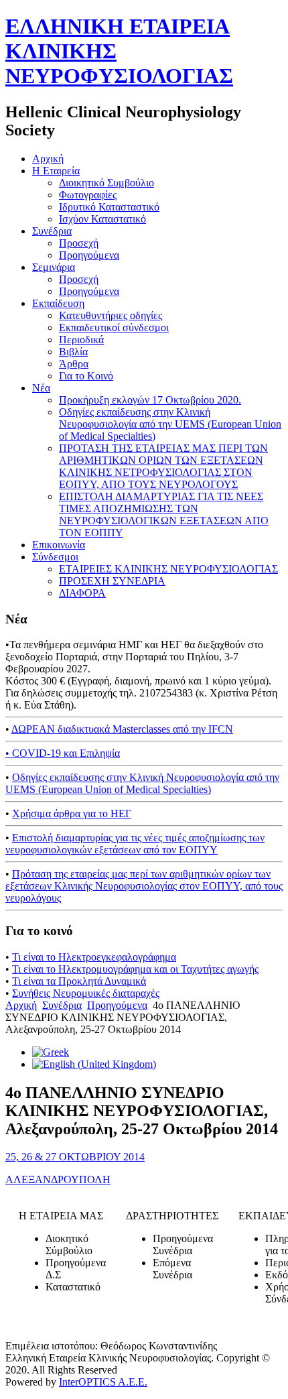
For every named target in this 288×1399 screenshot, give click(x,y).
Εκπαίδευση (58, 303)
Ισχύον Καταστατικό (102, 219)
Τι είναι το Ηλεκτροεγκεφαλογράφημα (94, 957)
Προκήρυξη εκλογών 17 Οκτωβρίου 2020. (150, 400)
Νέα (41, 387)
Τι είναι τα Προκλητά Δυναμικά (79, 981)
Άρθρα (73, 363)
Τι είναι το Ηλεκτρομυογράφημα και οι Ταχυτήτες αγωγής (135, 969)
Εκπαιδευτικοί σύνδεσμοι (114, 327)
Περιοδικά (81, 339)
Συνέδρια (52, 231)
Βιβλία (73, 351)
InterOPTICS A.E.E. (103, 1382)
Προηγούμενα (89, 255)
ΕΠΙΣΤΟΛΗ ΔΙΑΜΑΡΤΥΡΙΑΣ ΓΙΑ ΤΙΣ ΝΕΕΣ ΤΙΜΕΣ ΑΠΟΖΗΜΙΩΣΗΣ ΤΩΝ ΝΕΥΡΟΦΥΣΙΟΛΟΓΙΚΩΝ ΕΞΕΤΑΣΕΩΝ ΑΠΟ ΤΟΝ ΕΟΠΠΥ (164, 514)
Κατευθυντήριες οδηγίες (110, 315)
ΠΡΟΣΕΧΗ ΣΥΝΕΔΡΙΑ (112, 581)
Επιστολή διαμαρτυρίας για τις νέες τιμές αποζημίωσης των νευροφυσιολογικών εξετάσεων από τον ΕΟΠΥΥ (135, 843)
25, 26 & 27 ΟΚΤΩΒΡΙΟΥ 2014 (75, 1156)
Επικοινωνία (58, 544)
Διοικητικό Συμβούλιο (106, 182)
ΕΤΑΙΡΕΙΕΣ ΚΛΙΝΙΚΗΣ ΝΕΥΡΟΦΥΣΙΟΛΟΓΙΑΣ (168, 568)
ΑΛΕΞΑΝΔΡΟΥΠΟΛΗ (58, 1179)
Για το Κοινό (86, 375)
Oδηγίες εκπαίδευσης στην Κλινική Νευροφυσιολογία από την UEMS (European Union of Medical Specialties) (170, 424)
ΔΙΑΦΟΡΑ (82, 593)
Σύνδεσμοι (55, 556)
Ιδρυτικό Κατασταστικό (109, 206)
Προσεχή (78, 243)
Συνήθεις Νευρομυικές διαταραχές (85, 993)
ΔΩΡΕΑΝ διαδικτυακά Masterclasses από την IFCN (122, 729)
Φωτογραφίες (88, 194)
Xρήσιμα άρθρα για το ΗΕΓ (71, 813)
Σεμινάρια (53, 267)
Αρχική (48, 158)
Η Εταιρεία (56, 170)
